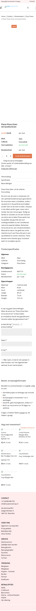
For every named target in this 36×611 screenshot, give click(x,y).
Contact (4, 558)
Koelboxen (5, 579)
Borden (4, 574)
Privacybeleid (6, 528)
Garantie (4, 553)
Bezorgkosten (6, 547)
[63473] (10, 463)
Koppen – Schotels (8, 571)
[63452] (10, 484)
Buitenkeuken (19, 16)
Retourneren (6, 555)
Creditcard (5, 590)
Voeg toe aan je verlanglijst (13, 161)
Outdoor (10, 16)
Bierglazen (5, 566)
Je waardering (6, 324)
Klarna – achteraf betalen (10, 595)
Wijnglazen (5, 569)
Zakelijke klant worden (9, 545)
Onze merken (6, 534)
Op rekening (5, 600)
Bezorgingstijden (7, 550)
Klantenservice (6, 542)
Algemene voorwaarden (10, 526)
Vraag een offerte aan (9, 169)
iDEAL (3, 588)
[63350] (28, 463)
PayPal (3, 598)
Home (3, 16)
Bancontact (5, 593)
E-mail (4, 350)
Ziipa (20, 139)
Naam (4, 340)
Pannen (4, 577)
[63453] (10, 442)
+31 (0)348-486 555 (8, 501)
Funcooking (23, 142)
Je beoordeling (7, 327)
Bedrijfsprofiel (6, 531)
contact (22, 413)
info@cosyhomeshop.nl (9, 504)
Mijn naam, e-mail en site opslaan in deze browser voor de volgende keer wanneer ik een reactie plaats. (15, 362)
